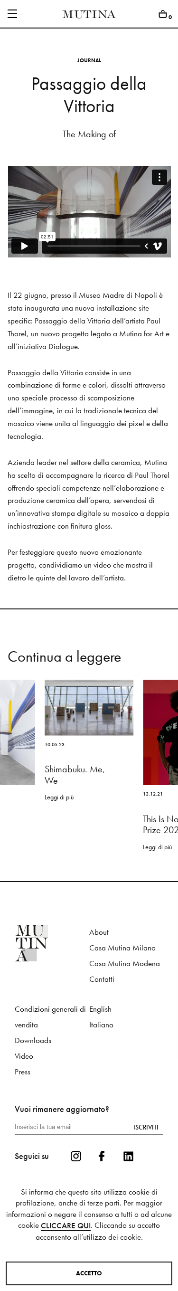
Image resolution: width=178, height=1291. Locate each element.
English (100, 1009)
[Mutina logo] (52, 943)
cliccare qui (66, 1226)
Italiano (101, 1025)
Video (24, 1056)
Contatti (101, 979)
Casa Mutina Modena (124, 963)
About (99, 932)
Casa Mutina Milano (122, 948)
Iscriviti (146, 1127)
